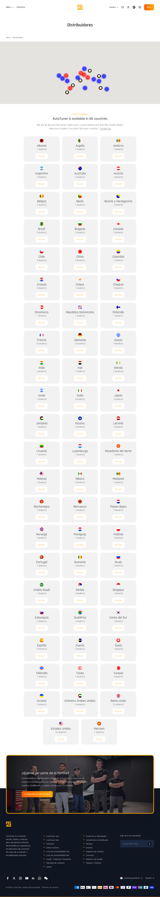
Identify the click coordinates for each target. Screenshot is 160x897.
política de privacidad (31, 887)
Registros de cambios (95, 851)
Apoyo (49, 867)
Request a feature (93, 863)
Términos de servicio (50, 887)
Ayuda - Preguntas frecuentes (58, 859)
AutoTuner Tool (52, 836)
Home (8, 37)
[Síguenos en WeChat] (46, 878)
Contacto (21, 7)
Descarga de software (55, 863)
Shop (149, 7)
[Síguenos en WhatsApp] (39, 878)
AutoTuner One (52, 840)
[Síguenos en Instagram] (20, 878)
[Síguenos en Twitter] (14, 878)
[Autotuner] (8, 824)
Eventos (89, 847)
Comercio (50, 844)
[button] (70, 85)
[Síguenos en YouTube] (26, 878)
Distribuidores (18, 37)
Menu (8, 7)
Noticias (89, 844)
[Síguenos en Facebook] (7, 878)
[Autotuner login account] (134, 7)
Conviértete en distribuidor (37, 794)
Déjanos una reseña (94, 859)
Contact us (105, 128)
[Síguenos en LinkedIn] (33, 878)
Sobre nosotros (52, 847)
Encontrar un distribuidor (96, 836)
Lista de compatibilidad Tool (57, 851)
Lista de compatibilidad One (57, 855)
